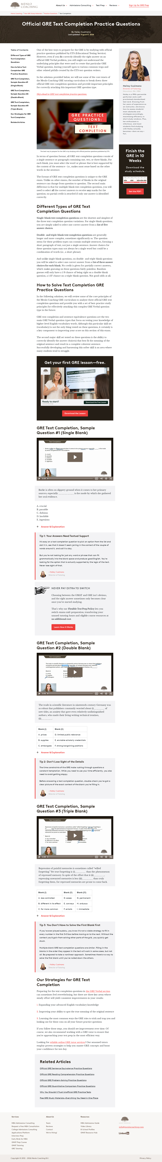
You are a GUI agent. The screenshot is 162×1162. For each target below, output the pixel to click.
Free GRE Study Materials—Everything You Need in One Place (69, 1098)
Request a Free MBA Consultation (25, 1126)
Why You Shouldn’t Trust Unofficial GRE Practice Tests (65, 1092)
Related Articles (18, 122)
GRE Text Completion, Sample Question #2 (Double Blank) (20, 93)
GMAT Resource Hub (89, 1133)
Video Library (86, 1126)
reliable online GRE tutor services (67, 1042)
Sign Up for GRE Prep (139, 5)
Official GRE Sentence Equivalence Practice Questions (66, 1068)
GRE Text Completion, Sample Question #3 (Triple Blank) (20, 105)
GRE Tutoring (17, 1149)
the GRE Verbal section (98, 991)
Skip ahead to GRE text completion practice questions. (62, 94)
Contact (49, 1129)
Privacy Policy (145, 1158)
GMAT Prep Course (19, 1142)
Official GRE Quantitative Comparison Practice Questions (67, 1086)
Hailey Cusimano (57, 572)
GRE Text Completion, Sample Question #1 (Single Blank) (20, 82)
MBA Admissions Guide (90, 1123)
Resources (85, 1117)
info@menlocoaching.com (131, 1127)
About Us (60, 5)
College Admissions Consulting (24, 1129)
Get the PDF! (135, 191)
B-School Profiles (88, 1129)
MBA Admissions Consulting (23, 1123)
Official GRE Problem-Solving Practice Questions (63, 1080)
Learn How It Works (63, 627)
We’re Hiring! (51, 1133)
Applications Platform (21, 1133)
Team (48, 1123)
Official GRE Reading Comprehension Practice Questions (67, 1074)
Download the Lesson (75, 413)
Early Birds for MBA (19, 1139)
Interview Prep (18, 1136)
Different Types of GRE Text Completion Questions (21, 58)
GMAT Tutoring (18, 1145)
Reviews (49, 1126)
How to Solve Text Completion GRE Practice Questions (19, 70)
